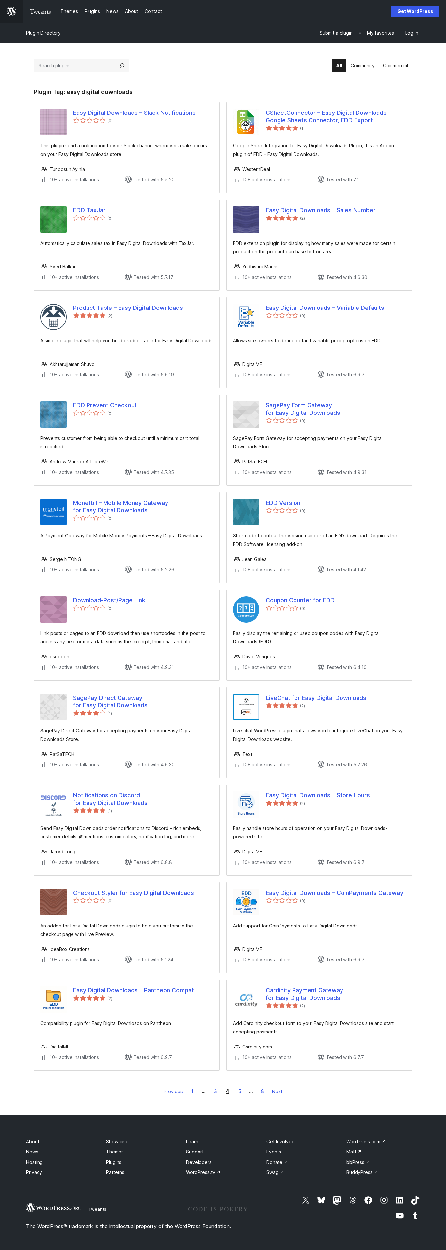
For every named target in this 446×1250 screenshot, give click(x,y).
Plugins (113, 1162)
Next (277, 1091)
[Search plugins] (122, 65)
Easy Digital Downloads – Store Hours (318, 795)
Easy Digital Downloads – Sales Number (320, 210)
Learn (192, 1141)
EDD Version (283, 502)
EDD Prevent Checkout (105, 405)
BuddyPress (362, 1172)
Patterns (115, 1172)
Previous (173, 1091)
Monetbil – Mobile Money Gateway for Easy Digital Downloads (120, 506)
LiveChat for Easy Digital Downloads (316, 697)
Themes (115, 1151)
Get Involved (280, 1141)
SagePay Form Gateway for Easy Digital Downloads (303, 409)
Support (195, 1151)
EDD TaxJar (89, 210)
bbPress (358, 1162)
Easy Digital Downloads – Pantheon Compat (133, 990)
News (32, 1151)
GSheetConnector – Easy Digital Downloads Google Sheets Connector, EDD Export (326, 116)
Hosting (34, 1162)
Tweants (97, 1209)
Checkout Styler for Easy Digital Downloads (133, 892)
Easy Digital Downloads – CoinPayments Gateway (334, 892)
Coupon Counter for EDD (300, 600)
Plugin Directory (43, 33)
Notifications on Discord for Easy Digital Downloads (110, 799)
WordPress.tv (203, 1172)
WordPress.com (366, 1141)
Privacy (34, 1172)
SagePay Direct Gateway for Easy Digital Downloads (110, 701)
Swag (275, 1172)
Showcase (117, 1141)
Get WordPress (415, 11)
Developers (199, 1162)
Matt (354, 1151)
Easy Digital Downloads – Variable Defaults (325, 307)
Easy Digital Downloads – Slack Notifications (134, 112)
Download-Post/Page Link (109, 600)
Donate (277, 1162)
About (32, 1141)
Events (273, 1151)
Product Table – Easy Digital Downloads (128, 307)
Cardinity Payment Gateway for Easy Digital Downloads (304, 994)
